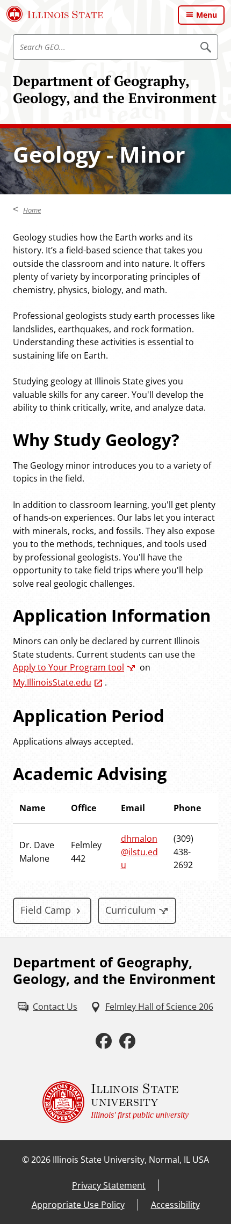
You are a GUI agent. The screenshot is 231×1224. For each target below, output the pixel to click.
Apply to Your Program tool (68, 667)
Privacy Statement (109, 1185)
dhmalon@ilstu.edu (139, 852)
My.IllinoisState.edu (52, 682)
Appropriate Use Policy (78, 1205)
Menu (206, 15)
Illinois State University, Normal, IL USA (131, 1159)
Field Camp (45, 910)
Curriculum (130, 910)
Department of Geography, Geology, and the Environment (114, 89)
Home (32, 210)
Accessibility (175, 1205)
